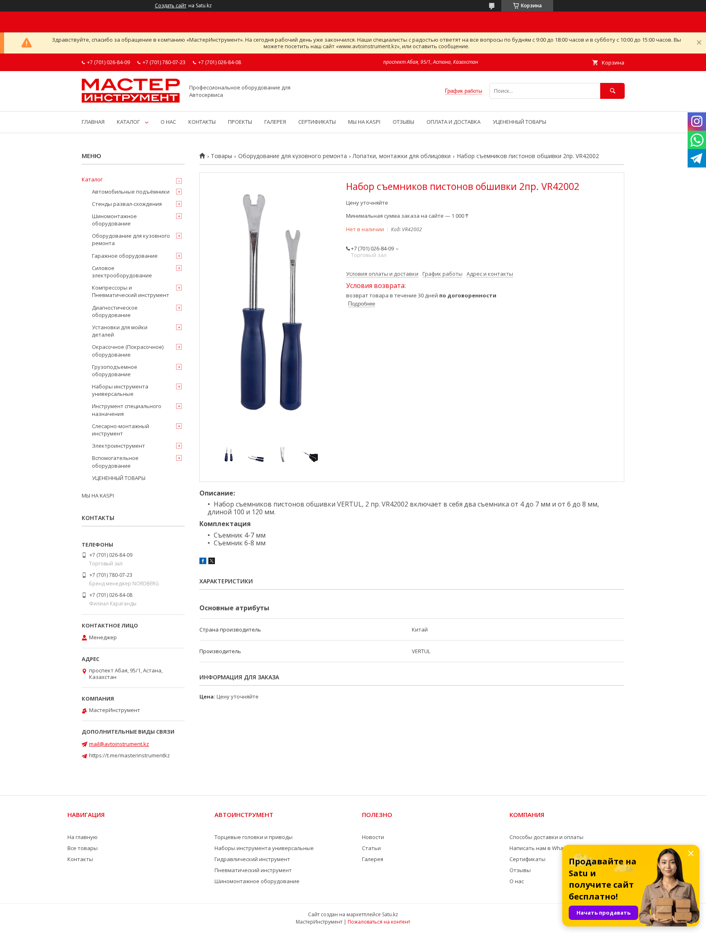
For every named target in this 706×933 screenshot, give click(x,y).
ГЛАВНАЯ (93, 121)
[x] (211, 562)
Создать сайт (170, 6)
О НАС (168, 121)
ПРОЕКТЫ (240, 121)
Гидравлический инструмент (252, 859)
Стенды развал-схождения (127, 204)
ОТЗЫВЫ (403, 121)
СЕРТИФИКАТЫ (317, 121)
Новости (373, 837)
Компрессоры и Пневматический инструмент (130, 291)
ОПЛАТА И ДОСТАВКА (453, 121)
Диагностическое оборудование (115, 311)
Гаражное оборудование (125, 255)
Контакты (80, 859)
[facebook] (202, 562)
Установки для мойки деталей (119, 331)
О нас (516, 881)
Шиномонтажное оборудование (114, 219)
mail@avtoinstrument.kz (119, 744)
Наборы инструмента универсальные (120, 390)
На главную (82, 837)
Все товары (82, 848)
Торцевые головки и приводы (253, 837)
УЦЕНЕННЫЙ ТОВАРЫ (519, 121)
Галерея (372, 859)
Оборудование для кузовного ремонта (292, 156)
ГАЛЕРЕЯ (275, 121)
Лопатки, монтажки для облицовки (402, 156)
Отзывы (520, 870)
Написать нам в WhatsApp (543, 848)
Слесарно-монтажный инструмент (120, 429)
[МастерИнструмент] (131, 100)
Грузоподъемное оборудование (114, 370)
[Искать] (612, 91)
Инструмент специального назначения (126, 409)
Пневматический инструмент (253, 870)
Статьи (371, 848)
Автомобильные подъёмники (131, 191)
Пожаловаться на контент (379, 921)
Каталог (92, 179)
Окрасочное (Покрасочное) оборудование (127, 350)
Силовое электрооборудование (122, 271)
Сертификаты (527, 859)
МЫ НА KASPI (364, 121)
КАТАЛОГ (128, 121)
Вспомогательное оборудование (115, 461)
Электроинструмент (118, 445)
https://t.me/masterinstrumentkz (129, 755)
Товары (221, 156)
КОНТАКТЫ (202, 121)
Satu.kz (390, 914)
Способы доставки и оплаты (546, 837)
